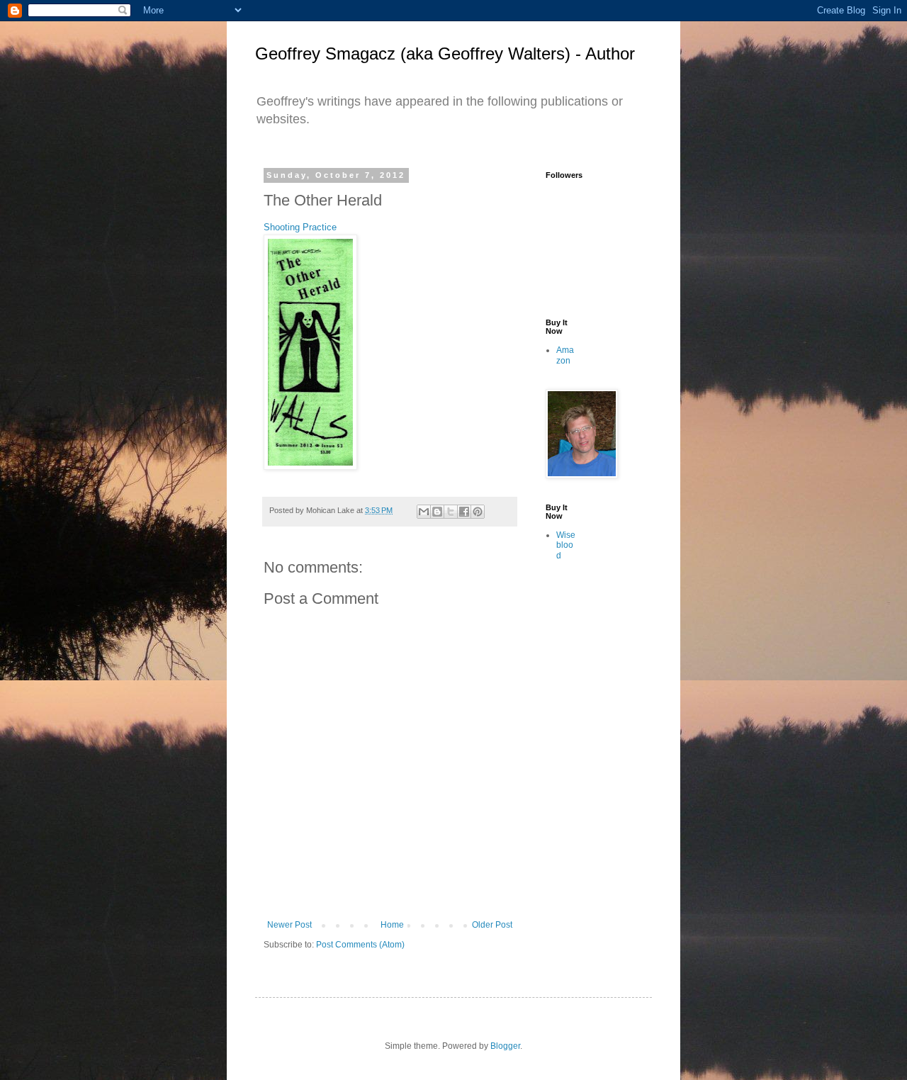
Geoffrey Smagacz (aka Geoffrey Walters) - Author (445, 53)
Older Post (492, 925)
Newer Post (289, 925)
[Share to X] (451, 512)
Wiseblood (565, 545)
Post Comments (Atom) (360, 945)
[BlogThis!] (437, 512)
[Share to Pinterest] (478, 512)
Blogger (505, 1046)
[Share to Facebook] (464, 512)
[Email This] (424, 512)
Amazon (565, 355)
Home (392, 925)
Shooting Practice (300, 227)
